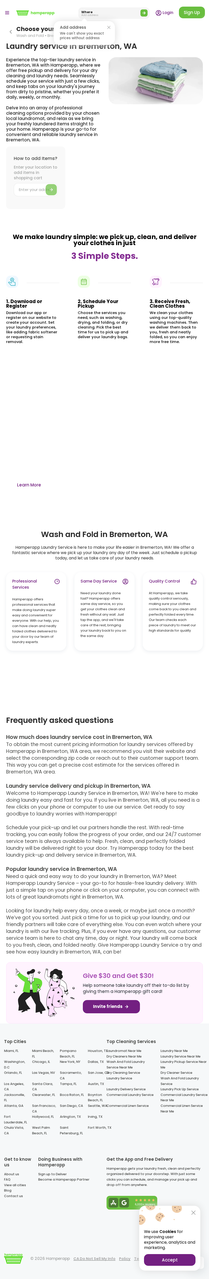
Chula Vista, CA (14, 1130)
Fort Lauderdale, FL (15, 1119)
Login (167, 13)
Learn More (29, 485)
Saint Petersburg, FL (71, 1130)
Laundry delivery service (126, 1089)
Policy (124, 1258)
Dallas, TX (96, 1062)
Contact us (13, 1196)
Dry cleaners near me (124, 1056)
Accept (170, 1260)
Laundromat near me (124, 1051)
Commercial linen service (128, 1106)
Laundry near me (174, 1051)
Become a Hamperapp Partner (63, 1179)
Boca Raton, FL (72, 1095)
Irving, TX (95, 1116)
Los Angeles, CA (14, 1087)
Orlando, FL (13, 1072)
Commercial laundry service (130, 1095)
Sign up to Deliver (52, 1174)
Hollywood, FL (43, 1116)
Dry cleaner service (176, 1072)
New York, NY (70, 1062)
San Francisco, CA (44, 1108)
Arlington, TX (70, 1116)
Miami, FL (11, 1051)
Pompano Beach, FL (68, 1054)
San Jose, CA (98, 1072)
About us (11, 1174)
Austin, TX (96, 1084)
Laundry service (119, 1078)
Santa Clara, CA (42, 1087)
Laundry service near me (181, 1056)
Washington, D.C (14, 1064)
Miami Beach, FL (43, 1054)
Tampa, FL (68, 1084)
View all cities (15, 1185)
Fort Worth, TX (99, 1127)
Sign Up (192, 12)
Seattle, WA (97, 1106)
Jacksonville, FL (14, 1098)
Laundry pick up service (180, 1089)
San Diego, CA (71, 1106)
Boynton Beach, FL (95, 1098)
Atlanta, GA (13, 1106)
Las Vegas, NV (43, 1072)
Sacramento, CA (71, 1075)
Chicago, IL (41, 1062)
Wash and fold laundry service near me (126, 1064)
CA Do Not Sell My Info (94, 1258)
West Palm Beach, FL (41, 1130)
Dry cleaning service (123, 1072)
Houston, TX (98, 1051)
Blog (7, 1190)
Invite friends (108, 1006)
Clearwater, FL (43, 1095)
